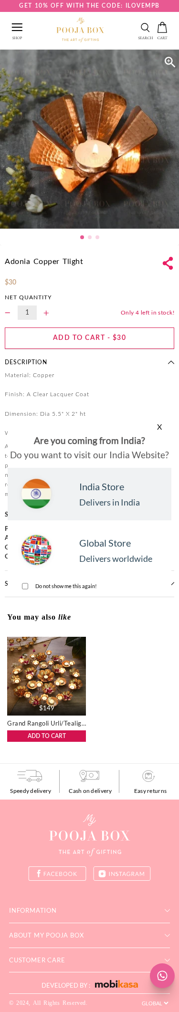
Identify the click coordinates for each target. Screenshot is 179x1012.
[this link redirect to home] (80, 30)
